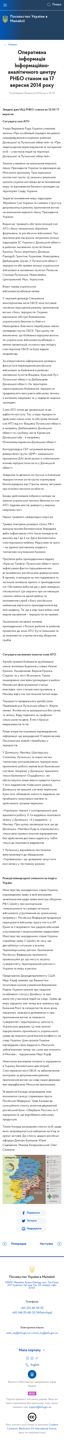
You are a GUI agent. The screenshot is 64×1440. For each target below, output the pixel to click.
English (35, 1365)
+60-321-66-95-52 (32, 1308)
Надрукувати (34, 1228)
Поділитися (33, 1213)
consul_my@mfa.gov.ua (44, 1333)
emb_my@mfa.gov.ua (18, 1333)
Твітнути (32, 1221)
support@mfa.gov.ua (40, 1407)
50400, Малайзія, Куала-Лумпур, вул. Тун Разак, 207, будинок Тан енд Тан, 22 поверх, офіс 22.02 (32, 1285)
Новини (12, 44)
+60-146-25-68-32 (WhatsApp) (32, 1312)
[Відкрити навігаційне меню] (5, 5)
